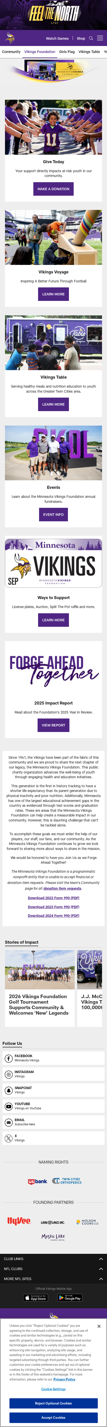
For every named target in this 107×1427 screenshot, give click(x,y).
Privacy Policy (64, 1379)
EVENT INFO (53, 514)
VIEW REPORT (53, 725)
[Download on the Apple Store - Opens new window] (35, 1298)
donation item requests (62, 888)
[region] (53, 1372)
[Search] (91, 38)
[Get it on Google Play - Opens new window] (70, 1300)
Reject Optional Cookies (53, 1403)
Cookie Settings (53, 1389)
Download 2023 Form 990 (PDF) (53, 907)
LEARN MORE (53, 294)
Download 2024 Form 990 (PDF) (53, 915)
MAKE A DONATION (53, 189)
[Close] (99, 1326)
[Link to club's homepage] (10, 36)
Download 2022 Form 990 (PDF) (53, 898)
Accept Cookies (54, 1418)
